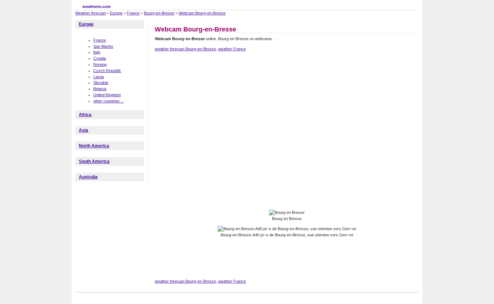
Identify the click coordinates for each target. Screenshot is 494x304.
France (133, 13)
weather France (232, 49)
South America (94, 161)
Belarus (100, 88)
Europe (116, 13)
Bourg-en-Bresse (159, 13)
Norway (100, 64)
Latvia (98, 77)
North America (94, 145)
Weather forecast (90, 13)
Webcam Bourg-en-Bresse (202, 13)
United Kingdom (107, 95)
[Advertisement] (286, 82)
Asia (83, 130)
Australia (88, 177)
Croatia (99, 58)
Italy (97, 52)
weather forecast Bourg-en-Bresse (185, 49)
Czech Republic (107, 70)
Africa (85, 114)
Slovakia (100, 82)
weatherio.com (96, 6)
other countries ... (108, 101)
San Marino (103, 46)
